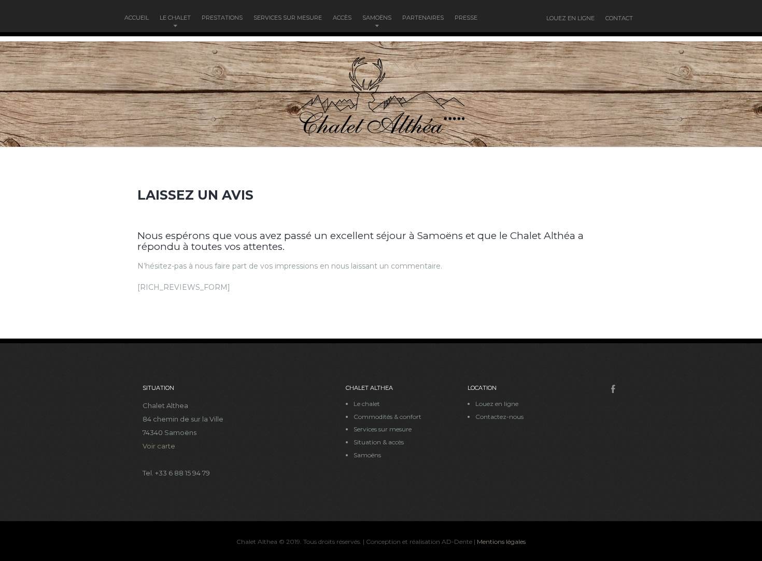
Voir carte (159, 446)
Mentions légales (501, 541)
